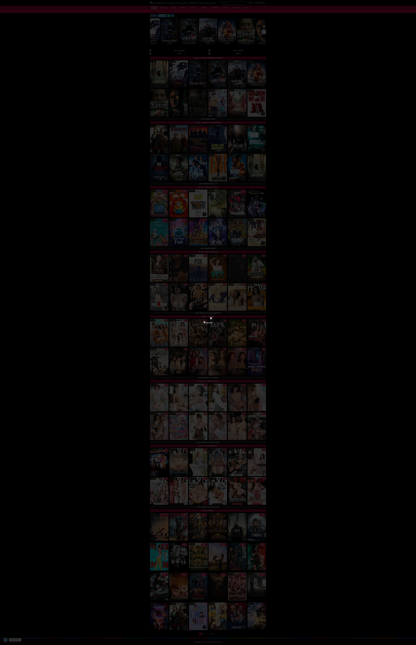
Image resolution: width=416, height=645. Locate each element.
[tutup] (211, 318)
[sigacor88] (208, 322)
